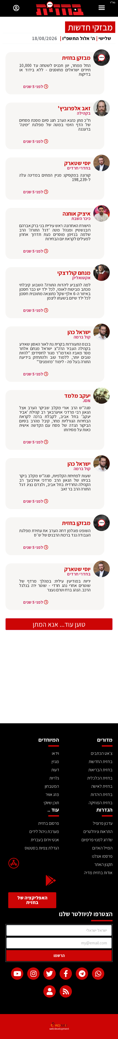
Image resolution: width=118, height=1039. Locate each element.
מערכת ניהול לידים (44, 831)
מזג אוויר (52, 794)
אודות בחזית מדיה (98, 873)
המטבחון (52, 786)
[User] (49, 991)
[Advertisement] (59, 682)
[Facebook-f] (66, 973)
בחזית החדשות (101, 761)
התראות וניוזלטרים (98, 831)
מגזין (55, 761)
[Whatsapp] (98, 973)
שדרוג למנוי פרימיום (97, 840)
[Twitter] (49, 973)
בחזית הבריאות (100, 770)
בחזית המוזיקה (101, 803)
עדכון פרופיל (103, 823)
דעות (55, 770)
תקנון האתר (103, 864)
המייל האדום (102, 848)
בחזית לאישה (102, 786)
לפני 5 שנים (33, 86)
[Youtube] (17, 973)
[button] (102, 8)
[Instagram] (33, 973)
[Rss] (66, 991)
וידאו (55, 753)
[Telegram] (82, 973)
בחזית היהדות (102, 794)
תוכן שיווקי (51, 803)
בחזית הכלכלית (100, 778)
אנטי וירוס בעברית (45, 840)
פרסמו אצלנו (102, 856)
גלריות (54, 778)
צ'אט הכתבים (102, 753)
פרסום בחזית (48, 823)
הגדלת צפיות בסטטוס (42, 848)
